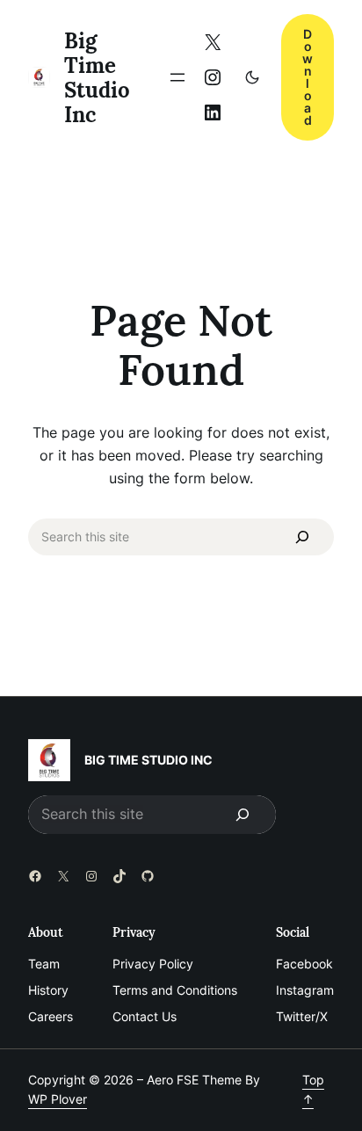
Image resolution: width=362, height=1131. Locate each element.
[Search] (302, 537)
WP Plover (57, 1098)
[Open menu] (177, 77)
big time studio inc (97, 77)
